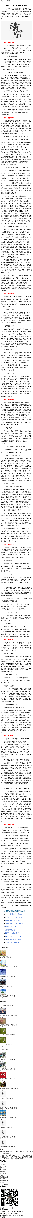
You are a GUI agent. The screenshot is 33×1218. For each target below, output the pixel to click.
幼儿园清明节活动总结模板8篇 (14, 923)
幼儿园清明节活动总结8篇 (13, 920)
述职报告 (2, 1175)
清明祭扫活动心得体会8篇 (13, 939)
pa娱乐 (2, 1)
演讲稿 (2, 1168)
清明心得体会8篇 (10, 930)
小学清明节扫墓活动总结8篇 (13, 914)
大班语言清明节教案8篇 (12, 942)
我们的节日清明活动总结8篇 (13, 917)
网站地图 (2, 1217)
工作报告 (7, 1)
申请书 (2, 1182)
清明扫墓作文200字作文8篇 (13, 936)
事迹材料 (2, 1179)
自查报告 (2, 1171)
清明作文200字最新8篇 (12, 933)
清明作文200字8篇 (10, 926)
